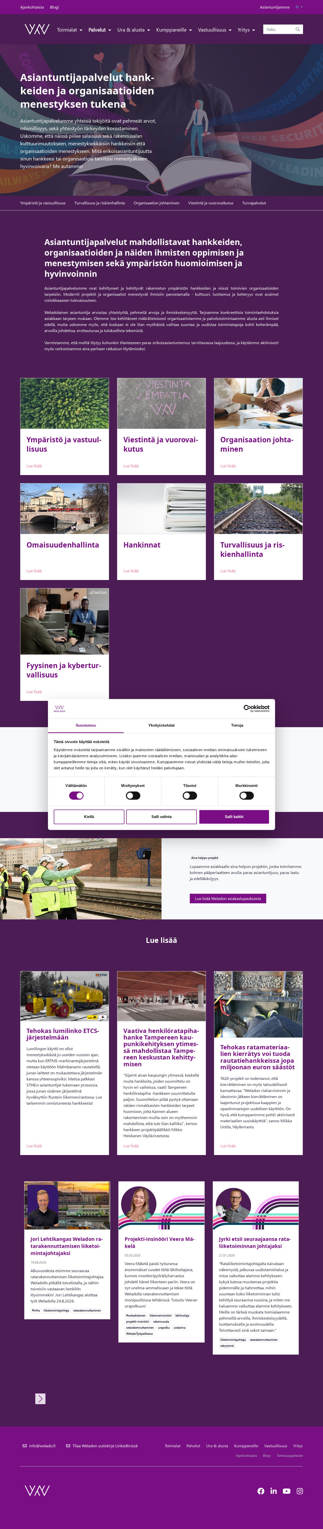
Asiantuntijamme (275, 7)
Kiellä (89, 816)
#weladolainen (136, 1315)
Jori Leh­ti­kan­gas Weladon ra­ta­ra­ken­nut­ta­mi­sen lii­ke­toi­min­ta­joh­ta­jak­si (67, 1246)
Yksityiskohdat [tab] (161, 725)
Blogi (54, 7)
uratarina (179, 1327)
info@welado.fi (42, 1445)
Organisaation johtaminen (156, 202)
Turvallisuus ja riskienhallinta (99, 202)
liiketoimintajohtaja (56, 1310)
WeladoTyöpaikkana (139, 1333)
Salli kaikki (234, 816)
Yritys (244, 29)
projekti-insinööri (137, 1321)
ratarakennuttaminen (87, 1310)
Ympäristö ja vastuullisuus (43, 202)
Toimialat (67, 29)
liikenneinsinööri (160, 1315)
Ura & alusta (131, 29)
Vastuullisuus (212, 29)
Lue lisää (34, 465)
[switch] (133, 796)
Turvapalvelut (254, 202)
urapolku (164, 1327)
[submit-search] (298, 29)
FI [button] (298, 7)
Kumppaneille (172, 29)
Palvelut (98, 29)
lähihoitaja (182, 1315)
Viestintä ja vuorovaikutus (210, 202)
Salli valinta (161, 816)
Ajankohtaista (32, 7)
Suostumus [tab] (86, 725)
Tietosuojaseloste (290, 1455)
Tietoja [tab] (237, 725)
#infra (36, 1310)
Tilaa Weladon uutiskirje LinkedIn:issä (105, 1445)
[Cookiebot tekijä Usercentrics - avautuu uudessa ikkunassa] (247, 709)
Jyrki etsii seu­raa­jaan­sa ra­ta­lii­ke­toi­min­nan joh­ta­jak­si (255, 1242)
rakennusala (161, 1321)
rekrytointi (227, 1346)
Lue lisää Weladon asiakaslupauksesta (228, 898)
